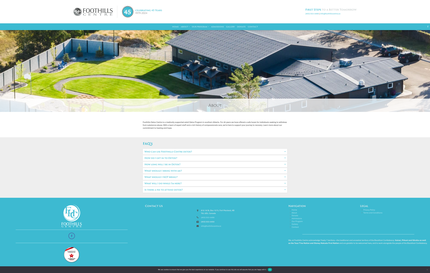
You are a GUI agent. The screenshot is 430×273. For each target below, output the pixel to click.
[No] (427, 270)
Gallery (230, 26)
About (184, 26)
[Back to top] (426, 262)
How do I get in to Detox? (160, 158)
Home (175, 26)
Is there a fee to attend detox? (163, 189)
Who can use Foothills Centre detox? (168, 151)
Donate (241, 26)
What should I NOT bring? (160, 177)
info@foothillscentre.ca (330, 13)
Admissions (217, 26)
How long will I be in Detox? (162, 164)
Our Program (200, 26)
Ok (270, 269)
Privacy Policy (369, 210)
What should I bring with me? (163, 170)
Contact (253, 26)
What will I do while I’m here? (163, 183)
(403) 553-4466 (312, 13)
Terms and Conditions (372, 213)
